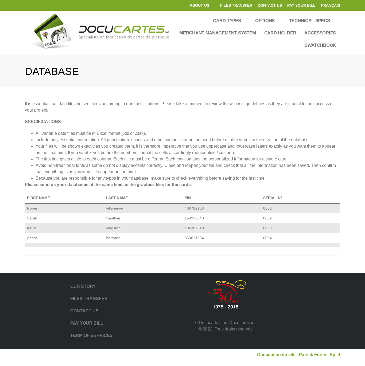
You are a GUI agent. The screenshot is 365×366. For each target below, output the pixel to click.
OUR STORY (83, 286)
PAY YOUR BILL (301, 5)
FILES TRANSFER (236, 5)
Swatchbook (320, 45)
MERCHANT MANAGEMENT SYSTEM (217, 33)
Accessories (320, 33)
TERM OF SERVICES (91, 335)
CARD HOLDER (280, 33)
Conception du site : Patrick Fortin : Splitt (298, 354)
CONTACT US (270, 5)
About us (199, 5)
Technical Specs (309, 20)
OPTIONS (265, 20)
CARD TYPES (227, 20)
